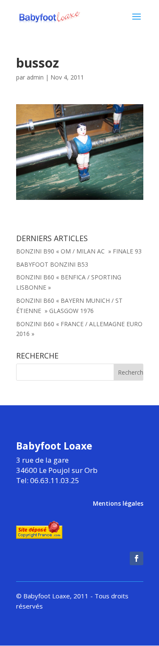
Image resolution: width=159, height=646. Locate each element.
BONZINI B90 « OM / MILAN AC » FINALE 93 (79, 251)
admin (35, 77)
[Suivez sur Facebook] (136, 558)
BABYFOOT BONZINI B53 (52, 264)
